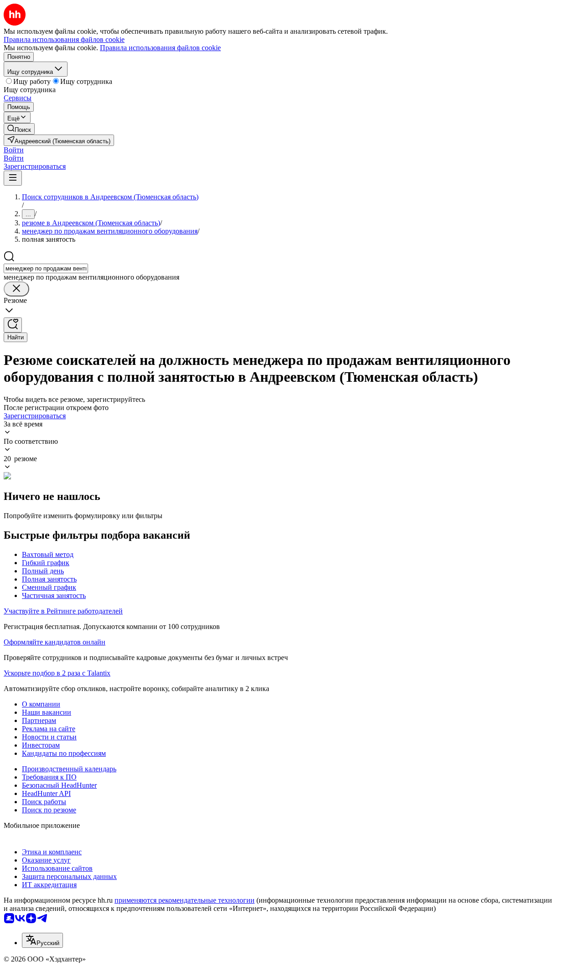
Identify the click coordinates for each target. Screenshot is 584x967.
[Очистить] (16, 288)
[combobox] (46, 268)
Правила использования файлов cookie (160, 48)
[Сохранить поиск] (13, 325)
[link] (19, 129)
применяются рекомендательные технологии (185, 900)
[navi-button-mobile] (13, 178)
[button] (14, 150)
